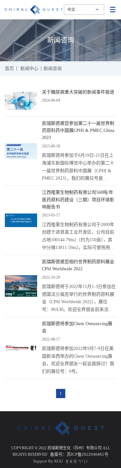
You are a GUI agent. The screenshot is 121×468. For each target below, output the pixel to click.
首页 (9, 68)
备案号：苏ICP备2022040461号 (79, 454)
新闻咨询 (53, 68)
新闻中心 (29, 68)
